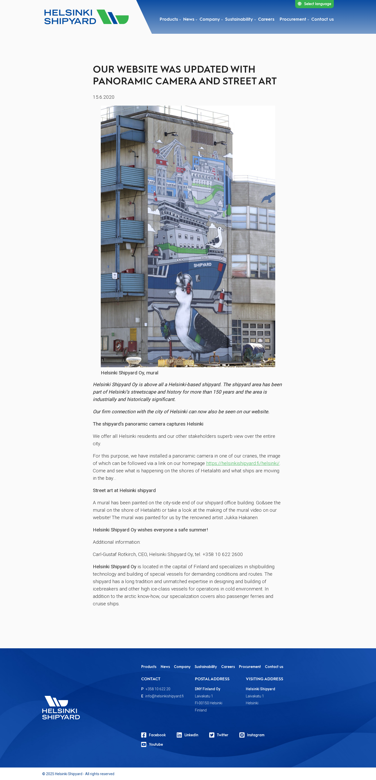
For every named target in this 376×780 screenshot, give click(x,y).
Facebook (157, 735)
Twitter (222, 735)
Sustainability (239, 19)
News (188, 19)
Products (169, 19)
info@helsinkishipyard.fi (164, 696)
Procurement (293, 19)
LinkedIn (191, 735)
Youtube (156, 744)
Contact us (322, 19)
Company (210, 19)
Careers (266, 19)
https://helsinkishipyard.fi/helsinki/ (243, 463)
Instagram (255, 735)
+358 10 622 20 (158, 689)
